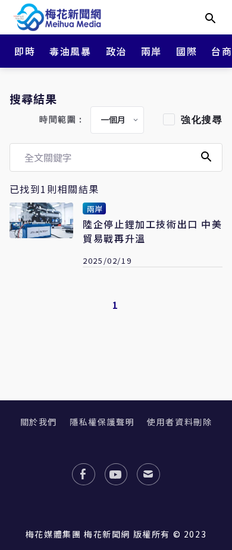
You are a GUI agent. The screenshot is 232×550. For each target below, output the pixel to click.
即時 (24, 51)
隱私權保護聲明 (102, 422)
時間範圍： (62, 119)
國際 (186, 51)
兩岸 (151, 51)
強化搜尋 (201, 120)
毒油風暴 (70, 51)
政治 (116, 51)
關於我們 (38, 422)
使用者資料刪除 (179, 422)
